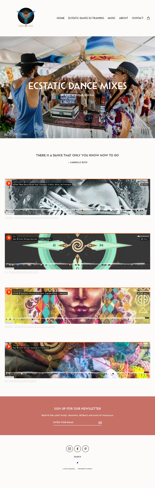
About (123, 18)
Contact (137, 18)
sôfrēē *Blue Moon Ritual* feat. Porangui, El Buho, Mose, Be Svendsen (36, 217)
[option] (77, 87)
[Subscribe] (100, 422)
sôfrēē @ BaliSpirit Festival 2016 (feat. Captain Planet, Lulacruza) (34, 326)
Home (61, 18)
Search (77, 457)
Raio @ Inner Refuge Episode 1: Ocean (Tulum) (23, 271)
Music (111, 18)
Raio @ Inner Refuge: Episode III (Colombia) (22, 380)
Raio (6, 271)
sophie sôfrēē (9, 217)
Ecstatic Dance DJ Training (86, 18)
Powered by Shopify (85, 469)
